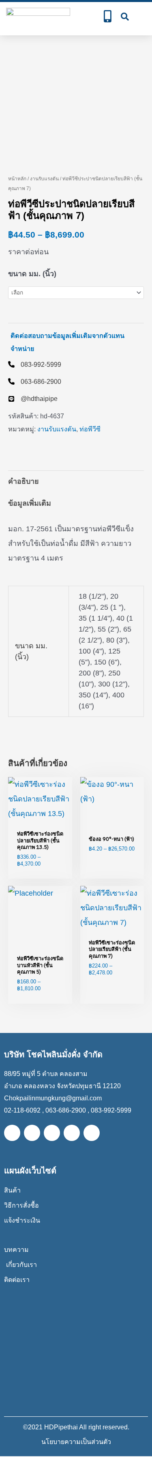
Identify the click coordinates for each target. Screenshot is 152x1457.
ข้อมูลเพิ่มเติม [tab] (29, 503)
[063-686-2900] (34, 381)
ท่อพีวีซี (90, 429)
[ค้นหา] (125, 16)
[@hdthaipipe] (33, 398)
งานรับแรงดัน (44, 179)
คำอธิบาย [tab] (23, 481)
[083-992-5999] (34, 364)
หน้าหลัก (17, 179)
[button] (141, 17)
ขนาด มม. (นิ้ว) (32, 274)
